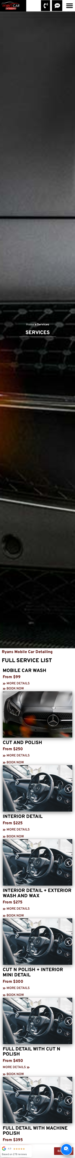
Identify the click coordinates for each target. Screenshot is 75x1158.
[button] (69, 5)
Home (30, 324)
